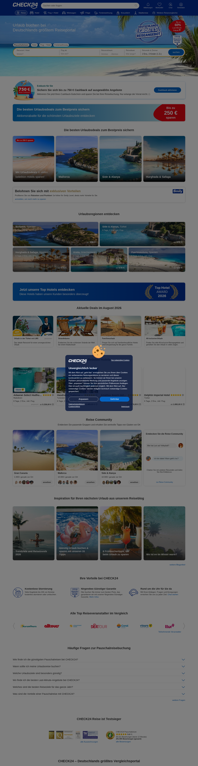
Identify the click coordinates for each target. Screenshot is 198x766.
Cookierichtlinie (74, 407)
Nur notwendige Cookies (120, 360)
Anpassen (83, 399)
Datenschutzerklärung (77, 404)
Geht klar (114, 399)
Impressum (125, 407)
